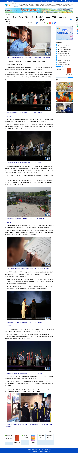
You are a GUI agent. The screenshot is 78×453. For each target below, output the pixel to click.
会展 (51, 5)
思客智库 (39, 4)
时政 (26, 4)
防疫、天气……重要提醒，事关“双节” (64, 49)
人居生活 (26, 5)
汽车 (22, 5)
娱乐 (55, 5)
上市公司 (68, 5)
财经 (31, 4)
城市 (46, 5)
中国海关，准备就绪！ (62, 62)
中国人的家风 (25, 437)
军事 (60, 4)
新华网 (6, 14)
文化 (54, 4)
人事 (28, 4)
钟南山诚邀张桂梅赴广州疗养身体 (64, 57)
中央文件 (71, 4)
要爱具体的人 (49, 437)
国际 (29, 4)
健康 (58, 4)
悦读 (58, 5)
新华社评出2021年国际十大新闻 (63, 45)
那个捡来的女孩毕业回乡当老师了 (64, 64)
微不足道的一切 (17, 442)
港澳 (35, 4)
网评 (33, 4)
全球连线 (42, 4)
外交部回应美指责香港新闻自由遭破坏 (64, 55)
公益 (60, 5)
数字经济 (32, 5)
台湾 (37, 4)
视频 (63, 4)
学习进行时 (21, 4)
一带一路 (62, 5)
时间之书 (41, 437)
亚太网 (65, 5)
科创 (49, 4)
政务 (67, 4)
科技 (47, 4)
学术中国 (35, 5)
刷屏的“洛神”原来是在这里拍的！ (65, 101)
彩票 (53, 5)
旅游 (48, 5)
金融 (20, 5)
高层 (24, 4)
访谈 (61, 4)
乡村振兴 (38, 5)
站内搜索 (72, 1)
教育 (45, 4)
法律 (69, 4)
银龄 (41, 5)
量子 (51, 4)
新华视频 (60, 80)
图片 (65, 4)
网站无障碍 (57, 1)
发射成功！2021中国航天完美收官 (64, 60)
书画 (56, 4)
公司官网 (13, 5)
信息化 (29, 5)
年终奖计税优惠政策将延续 (62, 47)
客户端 (63, 1)
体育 (53, 4)
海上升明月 (33, 442)
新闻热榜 (60, 42)
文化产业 (71, 5)
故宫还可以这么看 (9, 438)
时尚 (56, 5)
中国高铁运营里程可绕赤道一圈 (63, 53)
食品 (23, 5)
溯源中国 (43, 5)
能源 (49, 5)
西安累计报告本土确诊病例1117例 (64, 51)
